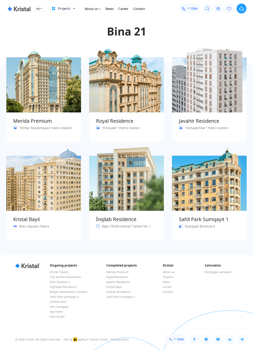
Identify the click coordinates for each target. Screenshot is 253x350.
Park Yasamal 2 (60, 282)
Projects (168, 277)
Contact (139, 9)
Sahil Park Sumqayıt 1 (120, 297)
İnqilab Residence (118, 292)
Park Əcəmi (57, 316)
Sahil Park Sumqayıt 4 (64, 297)
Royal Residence (117, 277)
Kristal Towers (59, 272)
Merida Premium (117, 272)
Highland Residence (63, 287)
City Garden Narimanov (65, 277)
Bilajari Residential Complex (68, 292)
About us (91, 9)
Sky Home (56, 312)
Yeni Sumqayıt (59, 307)
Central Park (58, 302)
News (109, 9)
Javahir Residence (118, 282)
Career (123, 9)
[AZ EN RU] (39, 9)
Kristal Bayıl (114, 287)
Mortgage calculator (218, 272)
